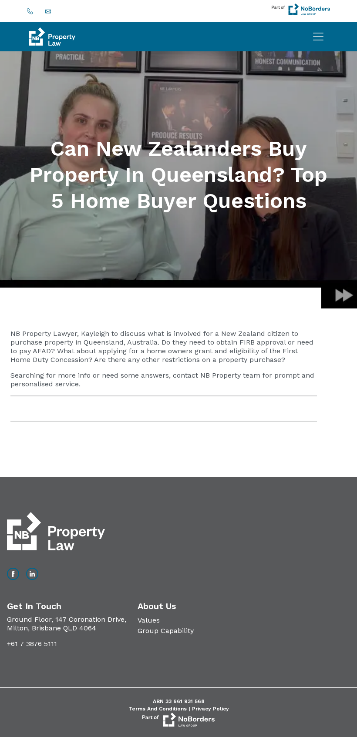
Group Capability (166, 630)
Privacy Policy (210, 709)
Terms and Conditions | (160, 709)
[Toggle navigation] (318, 36)
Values (149, 620)
